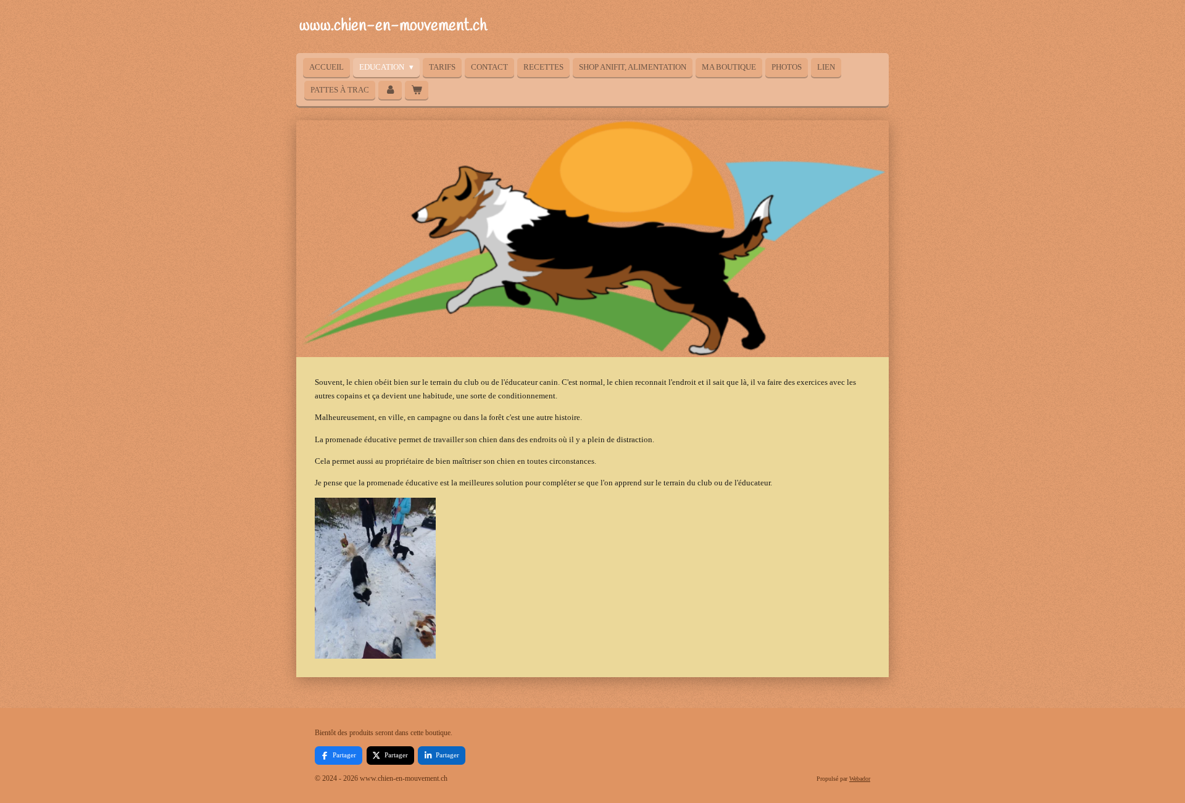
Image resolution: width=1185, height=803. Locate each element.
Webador (859, 778)
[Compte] (390, 90)
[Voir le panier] (416, 90)
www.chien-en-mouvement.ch (393, 26)
